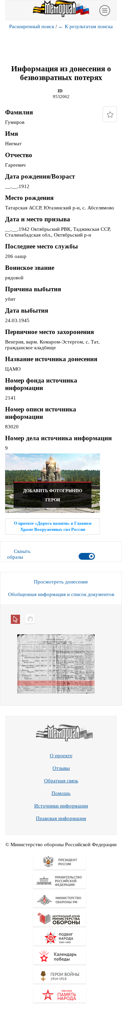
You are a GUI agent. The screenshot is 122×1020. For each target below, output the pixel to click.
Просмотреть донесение (61, 582)
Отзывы (61, 768)
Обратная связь (61, 780)
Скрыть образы (18, 554)
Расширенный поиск (31, 26)
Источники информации (61, 806)
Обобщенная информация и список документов (61, 594)
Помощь (61, 793)
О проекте (61, 755)
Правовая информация (61, 818)
